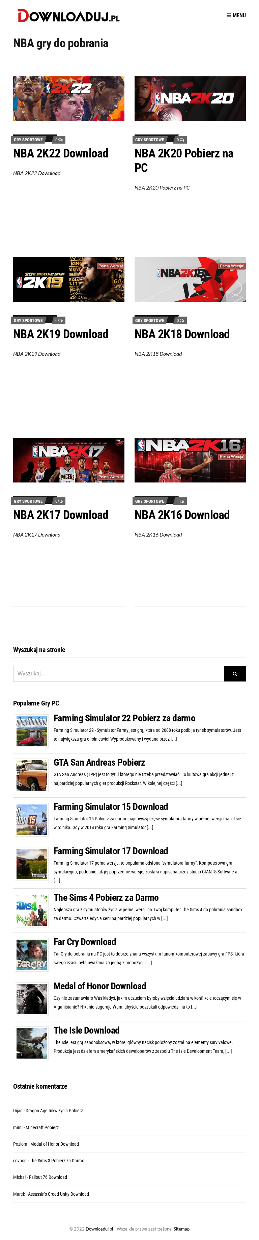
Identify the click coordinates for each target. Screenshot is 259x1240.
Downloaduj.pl (99, 1229)
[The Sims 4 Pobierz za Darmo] (34, 910)
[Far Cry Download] (34, 954)
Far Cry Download (85, 941)
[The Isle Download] (34, 1043)
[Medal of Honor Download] (34, 998)
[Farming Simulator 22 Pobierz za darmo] (34, 731)
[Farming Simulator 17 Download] (34, 863)
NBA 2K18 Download (182, 334)
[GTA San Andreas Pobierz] (34, 775)
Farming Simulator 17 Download (111, 851)
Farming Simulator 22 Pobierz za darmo (124, 718)
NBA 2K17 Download (61, 515)
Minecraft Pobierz (42, 1127)
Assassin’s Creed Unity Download (58, 1194)
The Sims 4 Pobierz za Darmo (106, 897)
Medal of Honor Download (100, 986)
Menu (238, 15)
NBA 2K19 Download (61, 334)
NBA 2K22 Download (61, 153)
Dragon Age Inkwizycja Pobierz (54, 1110)
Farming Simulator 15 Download (111, 806)
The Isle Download (86, 1030)
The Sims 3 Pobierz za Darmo (57, 1160)
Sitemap (182, 1229)
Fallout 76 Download (48, 1177)
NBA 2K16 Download (182, 515)
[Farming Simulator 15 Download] (34, 819)
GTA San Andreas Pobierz (99, 762)
